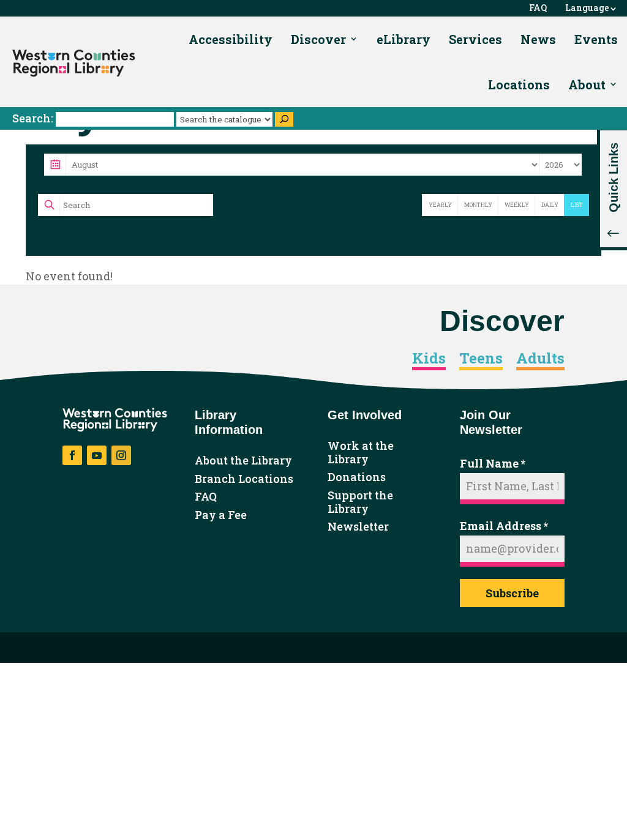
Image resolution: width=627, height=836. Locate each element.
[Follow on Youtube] (97, 455)
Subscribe (512, 593)
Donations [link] (357, 477)
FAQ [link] (538, 8)
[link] (73, 63)
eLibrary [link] (403, 39)
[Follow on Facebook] (72, 455)
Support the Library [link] (360, 502)
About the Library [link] (243, 461)
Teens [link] (481, 358)
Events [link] (596, 39)
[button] (612, 188)
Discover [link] (318, 39)
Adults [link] (540, 358)
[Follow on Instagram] (121, 455)
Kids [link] (429, 358)
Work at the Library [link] (361, 452)
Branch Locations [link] (244, 479)
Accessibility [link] (230, 39)
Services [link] (475, 39)
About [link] (587, 84)
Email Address (504, 525)
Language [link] (587, 8)
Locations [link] (519, 84)
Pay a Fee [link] (221, 515)
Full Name (492, 463)
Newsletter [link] (358, 527)
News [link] (538, 39)
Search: (34, 118)
